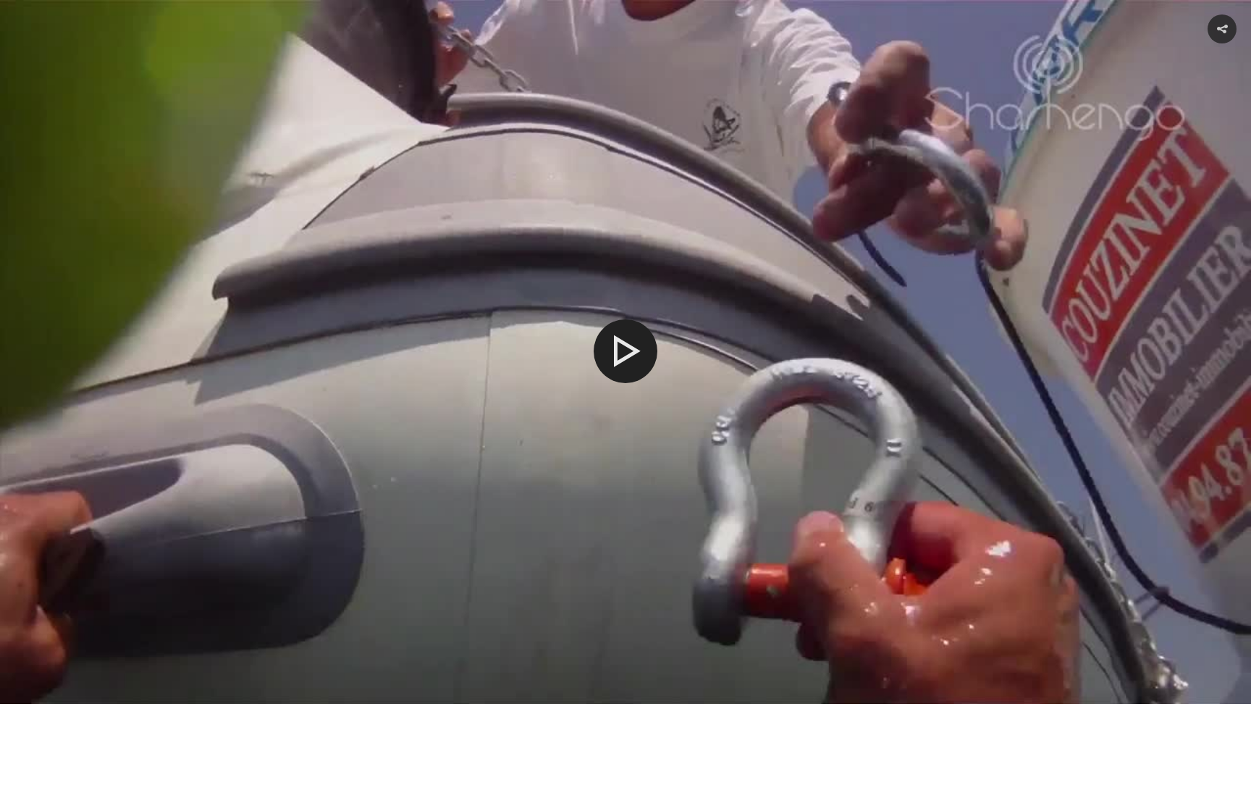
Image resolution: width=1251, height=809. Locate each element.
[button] (1222, 28)
